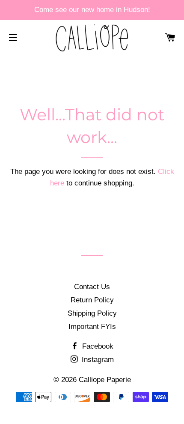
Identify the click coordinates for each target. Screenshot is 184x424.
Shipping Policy (92, 313)
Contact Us (92, 287)
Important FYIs (92, 326)
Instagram (97, 359)
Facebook (96, 346)
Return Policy (92, 300)
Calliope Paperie (105, 380)
